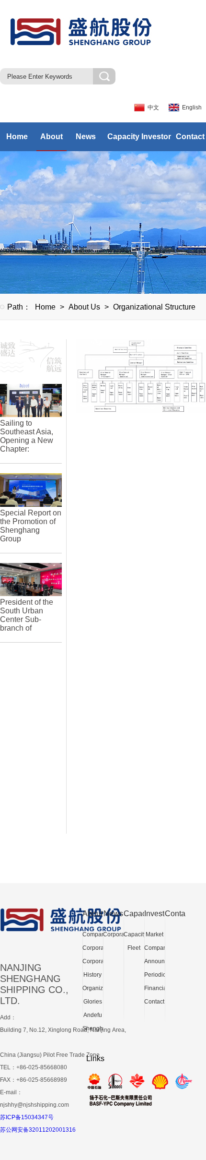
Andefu (92, 1015)
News (86, 136)
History (92, 974)
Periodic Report (154, 976)
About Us (51, 141)
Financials (154, 988)
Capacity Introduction (120, 141)
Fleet (133, 948)
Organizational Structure (154, 307)
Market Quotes (154, 936)
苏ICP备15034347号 (27, 1117)
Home (17, 136)
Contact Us (189, 141)
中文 (153, 107)
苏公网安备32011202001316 (38, 1129)
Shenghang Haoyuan (92, 1030)
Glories (92, 1001)
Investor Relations (154, 141)
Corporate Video (92, 963)
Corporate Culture (92, 950)
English (192, 107)
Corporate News (113, 936)
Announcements (154, 961)
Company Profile (92, 936)
